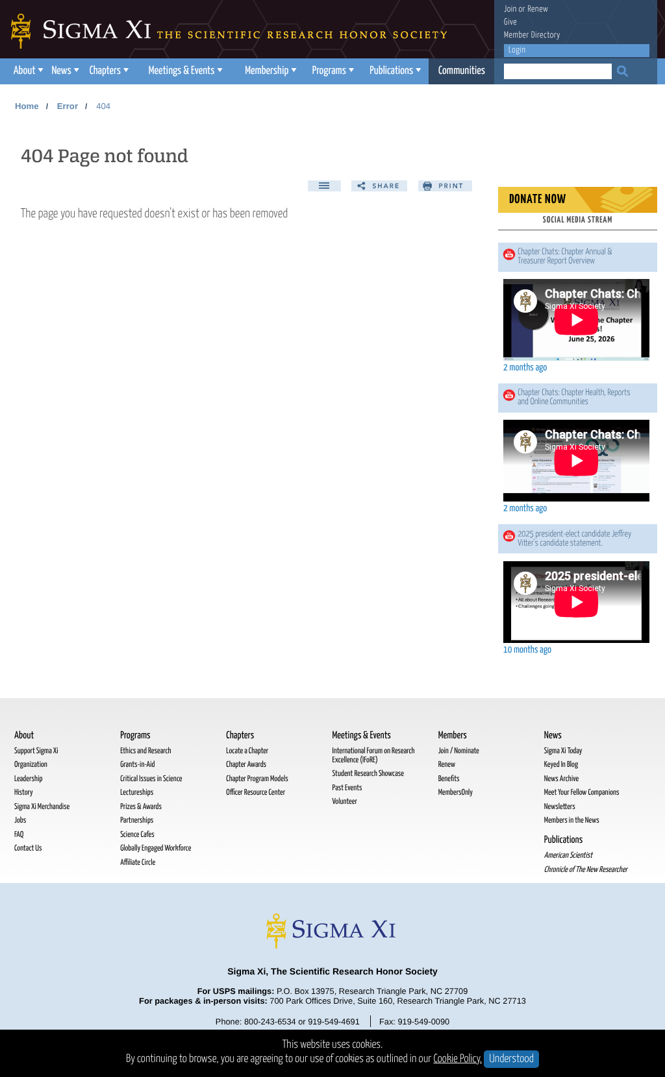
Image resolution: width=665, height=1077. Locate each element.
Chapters (105, 71)
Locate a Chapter (247, 751)
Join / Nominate (458, 751)
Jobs (20, 820)
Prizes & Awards (141, 807)
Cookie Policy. (458, 1059)
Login (516, 50)
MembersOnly (455, 792)
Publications (391, 71)
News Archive (561, 779)
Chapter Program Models (257, 779)
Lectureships (136, 792)
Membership (266, 71)
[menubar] (251, 71)
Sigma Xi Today (563, 751)
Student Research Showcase (367, 773)
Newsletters (559, 807)
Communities (461, 71)
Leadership (28, 779)
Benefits (449, 779)
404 (103, 106)
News (61, 71)
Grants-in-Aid (137, 764)
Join (510, 9)
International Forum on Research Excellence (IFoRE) (373, 755)
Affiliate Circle (137, 862)
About (25, 71)
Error (67, 106)
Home (27, 106)
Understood (511, 1059)
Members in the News (571, 820)
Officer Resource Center (255, 792)
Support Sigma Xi (36, 751)
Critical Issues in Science (151, 779)
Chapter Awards (246, 764)
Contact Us (28, 848)
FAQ (18, 834)
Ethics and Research (145, 751)
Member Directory (532, 35)
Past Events (347, 788)
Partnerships (136, 820)
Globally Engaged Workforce (155, 848)
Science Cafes (137, 834)
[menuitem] (27, 71)
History (23, 792)
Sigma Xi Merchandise (41, 807)
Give (510, 22)
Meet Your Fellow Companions (582, 792)
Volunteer (344, 801)
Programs (329, 71)
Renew (537, 9)
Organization (30, 764)
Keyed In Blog (561, 764)
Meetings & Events (182, 71)
